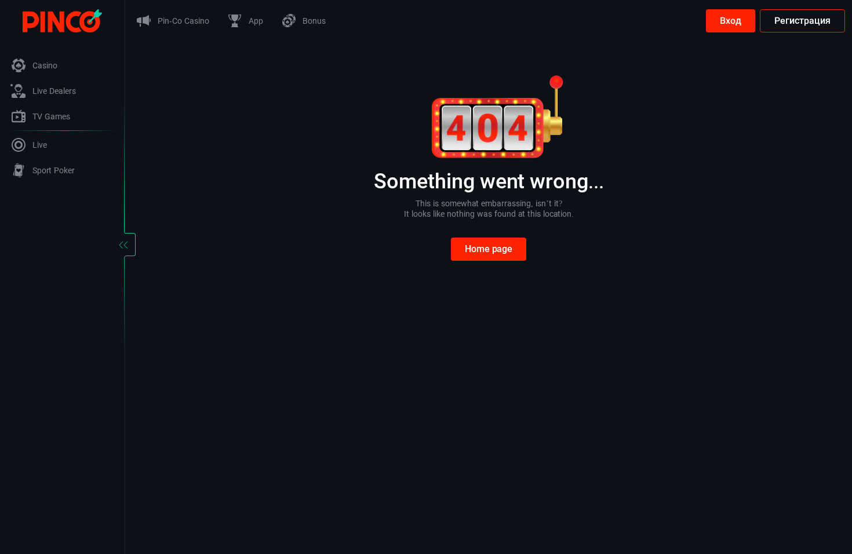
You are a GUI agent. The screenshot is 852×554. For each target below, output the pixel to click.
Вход (730, 20)
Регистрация (802, 20)
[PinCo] (63, 19)
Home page (488, 248)
